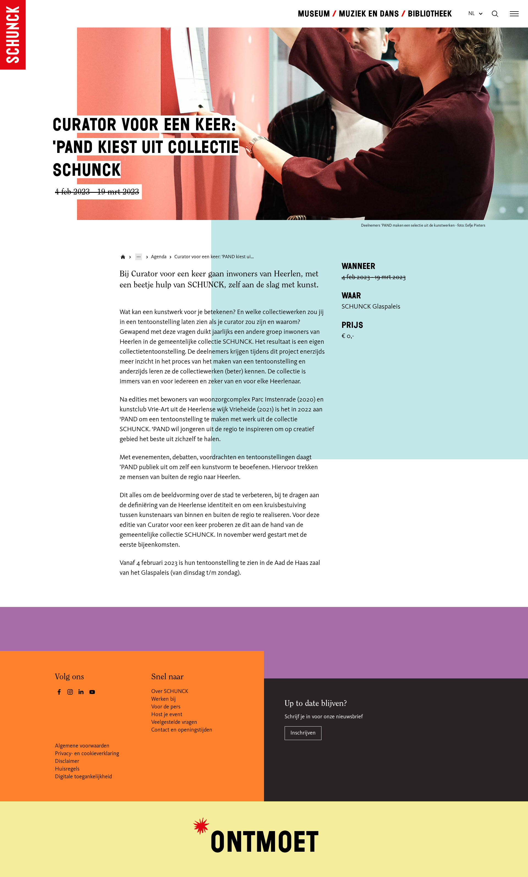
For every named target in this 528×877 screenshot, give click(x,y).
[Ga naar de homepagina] (13, 35)
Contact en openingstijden (181, 730)
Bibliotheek (430, 13)
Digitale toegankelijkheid (83, 777)
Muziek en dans (369, 13)
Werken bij (163, 699)
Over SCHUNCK (169, 691)
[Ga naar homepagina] (123, 257)
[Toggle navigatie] (514, 14)
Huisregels (67, 769)
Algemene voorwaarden (82, 746)
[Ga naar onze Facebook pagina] (59, 692)
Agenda (159, 256)
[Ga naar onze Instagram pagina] (70, 692)
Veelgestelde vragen (174, 722)
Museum (314, 13)
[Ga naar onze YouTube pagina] (92, 692)
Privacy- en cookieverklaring (87, 754)
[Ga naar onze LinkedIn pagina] (81, 692)
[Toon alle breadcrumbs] (138, 257)
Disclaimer (67, 761)
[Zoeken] (495, 14)
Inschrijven (303, 733)
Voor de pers (165, 707)
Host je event (166, 714)
